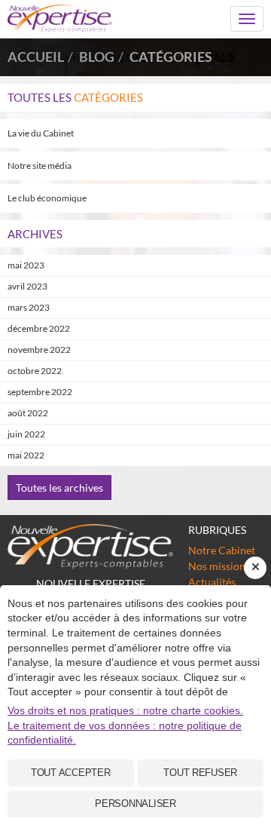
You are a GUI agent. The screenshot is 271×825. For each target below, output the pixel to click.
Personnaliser (135, 803)
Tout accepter (71, 772)
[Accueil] (90, 546)
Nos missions (219, 566)
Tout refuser (200, 772)
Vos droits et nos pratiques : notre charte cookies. (125, 710)
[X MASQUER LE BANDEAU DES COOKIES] (255, 567)
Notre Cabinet (221, 550)
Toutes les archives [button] (59, 487)
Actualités (212, 581)
